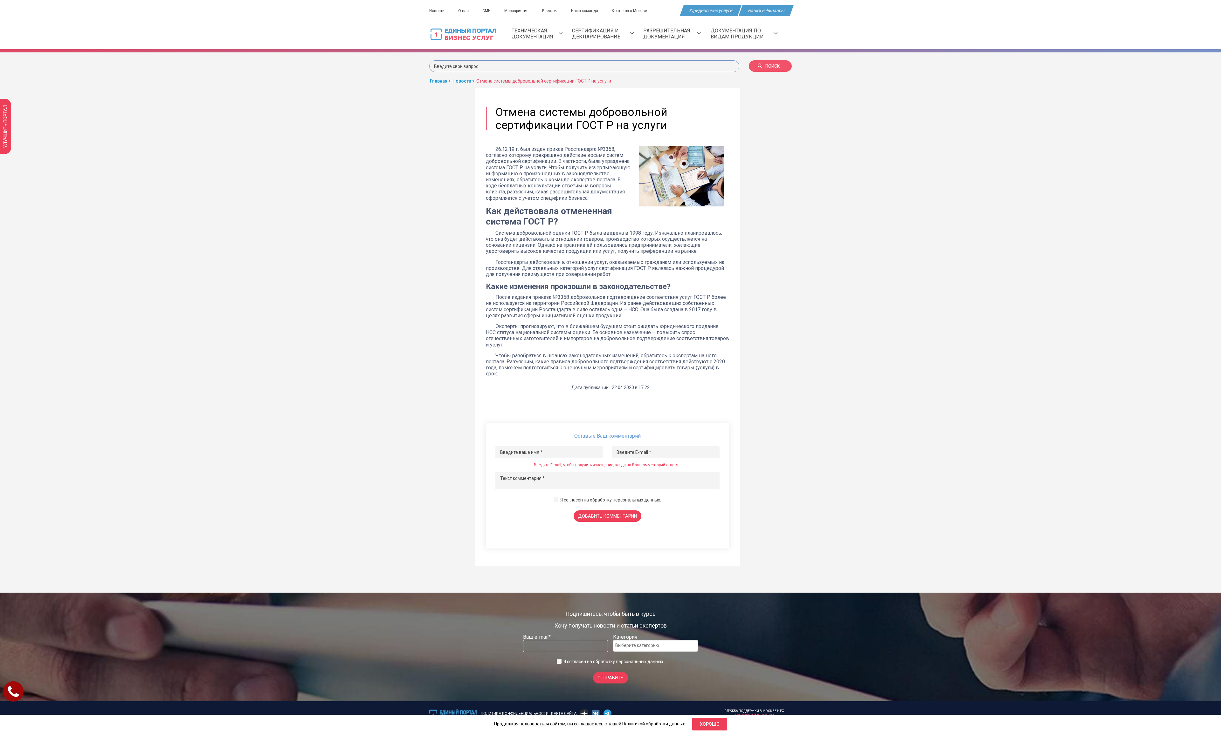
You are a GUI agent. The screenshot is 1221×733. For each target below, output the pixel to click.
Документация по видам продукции (737, 34)
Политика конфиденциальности (514, 713)
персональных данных (636, 499)
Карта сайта (563, 713)
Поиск (772, 66)
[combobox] (655, 646)
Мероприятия (516, 11)
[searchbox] (640, 645)
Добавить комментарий (607, 516)
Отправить (610, 677)
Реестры (549, 11)
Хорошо (710, 724)
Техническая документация (532, 34)
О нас (463, 11)
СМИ (486, 11)
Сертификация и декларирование (596, 34)
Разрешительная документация (666, 34)
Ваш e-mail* (537, 637)
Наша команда (584, 11)
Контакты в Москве (629, 11)
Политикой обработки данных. (654, 723)
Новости (437, 11)
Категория (625, 637)
